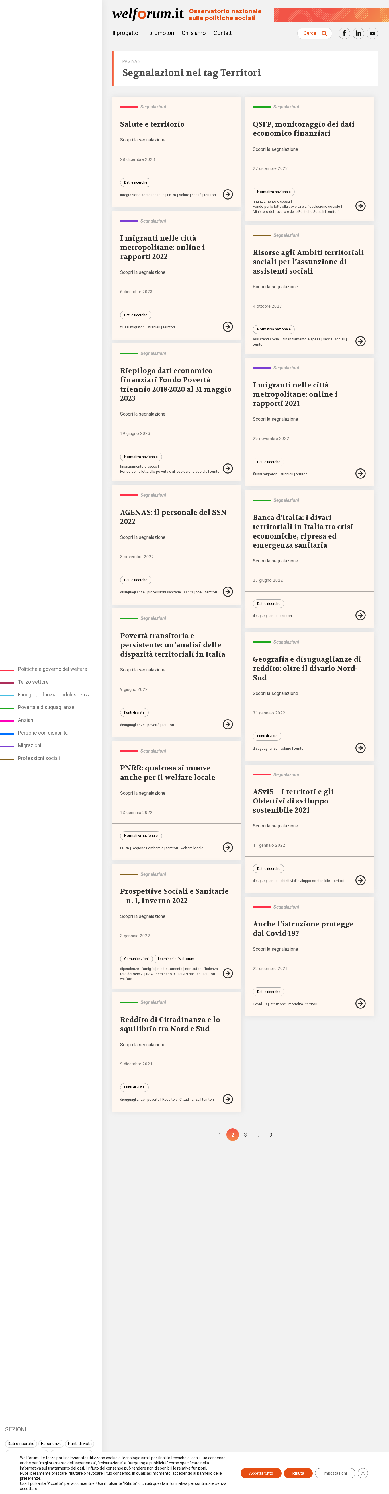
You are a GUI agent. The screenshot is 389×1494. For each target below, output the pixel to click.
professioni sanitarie (164, 592)
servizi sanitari (189, 974)
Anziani (26, 720)
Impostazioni (335, 1473)
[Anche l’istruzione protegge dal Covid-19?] (361, 1003)
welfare (126, 979)
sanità (197, 195)
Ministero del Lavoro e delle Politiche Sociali (288, 212)
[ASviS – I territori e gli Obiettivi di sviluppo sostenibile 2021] (361, 880)
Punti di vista (80, 1443)
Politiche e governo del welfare (52, 669)
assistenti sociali (267, 339)
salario (285, 749)
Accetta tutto (261, 1473)
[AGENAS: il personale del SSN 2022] (228, 592)
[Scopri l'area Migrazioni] (129, 221)
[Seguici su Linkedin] (358, 33)
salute (184, 195)
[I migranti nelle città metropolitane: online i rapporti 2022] (228, 327)
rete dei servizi (132, 974)
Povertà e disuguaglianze (46, 707)
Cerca (310, 33)
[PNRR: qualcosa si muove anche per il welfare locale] (228, 847)
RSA (149, 974)
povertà (153, 725)
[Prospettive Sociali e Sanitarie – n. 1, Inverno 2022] (228, 973)
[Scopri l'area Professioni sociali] (262, 235)
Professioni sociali (39, 758)
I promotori (160, 33)
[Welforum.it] (51, 4)
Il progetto (125, 33)
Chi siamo (194, 33)
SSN (199, 592)
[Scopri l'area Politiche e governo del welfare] (129, 107)
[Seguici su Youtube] (372, 33)
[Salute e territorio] (228, 194)
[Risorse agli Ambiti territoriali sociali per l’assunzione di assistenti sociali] (361, 341)
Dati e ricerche (20, 1443)
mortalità (295, 1004)
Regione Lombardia (147, 848)
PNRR (171, 195)
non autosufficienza (201, 969)
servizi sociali (334, 339)
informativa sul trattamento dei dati (52, 1468)
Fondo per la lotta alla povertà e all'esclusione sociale (296, 207)
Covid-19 (260, 1004)
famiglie (148, 969)
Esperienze (51, 1443)
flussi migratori (132, 327)
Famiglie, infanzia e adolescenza (54, 695)
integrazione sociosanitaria (142, 195)
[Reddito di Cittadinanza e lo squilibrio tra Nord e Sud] (228, 1099)
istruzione (278, 1004)
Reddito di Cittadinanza (181, 1100)
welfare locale (192, 848)
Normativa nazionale (274, 192)
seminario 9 (165, 974)
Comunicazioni (136, 959)
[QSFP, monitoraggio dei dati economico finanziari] (361, 206)
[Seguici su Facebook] (344, 33)
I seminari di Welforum (176, 959)
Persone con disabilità (43, 733)
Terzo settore (33, 682)
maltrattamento (170, 969)
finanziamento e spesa (271, 202)
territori (210, 195)
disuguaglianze (132, 592)
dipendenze (129, 969)
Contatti (223, 33)
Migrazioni (29, 745)
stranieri (153, 327)
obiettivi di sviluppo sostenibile (305, 881)
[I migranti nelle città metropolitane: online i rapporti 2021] (361, 473)
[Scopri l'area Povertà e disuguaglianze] (262, 107)
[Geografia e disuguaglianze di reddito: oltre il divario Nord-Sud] (361, 748)
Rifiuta (298, 1473)
